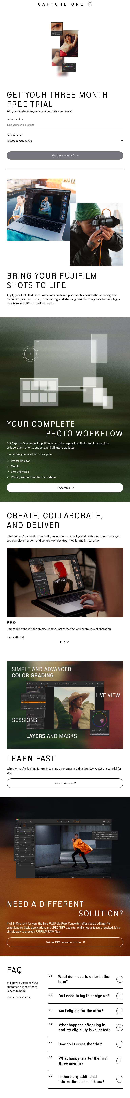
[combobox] (65, 141)
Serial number (15, 119)
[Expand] (119, 979)
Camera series (15, 135)
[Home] (65, 4)
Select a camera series (19, 140)
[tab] (60, 642)
